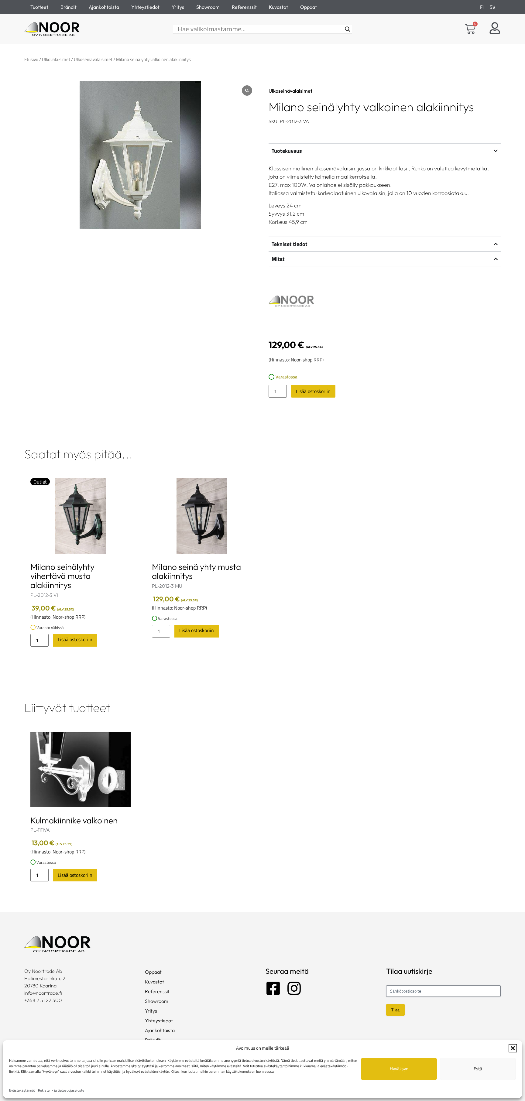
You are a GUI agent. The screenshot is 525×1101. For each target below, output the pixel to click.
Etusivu (31, 59)
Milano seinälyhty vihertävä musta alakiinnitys (62, 575)
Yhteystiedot (145, 7)
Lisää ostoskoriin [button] (75, 639)
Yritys (178, 7)
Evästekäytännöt (22, 1090)
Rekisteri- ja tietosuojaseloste (61, 1090)
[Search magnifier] (347, 29)
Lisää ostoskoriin (313, 391)
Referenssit (244, 7)
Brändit (68, 7)
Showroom (208, 7)
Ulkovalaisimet (56, 59)
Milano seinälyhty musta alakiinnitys (196, 571)
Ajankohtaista (104, 7)
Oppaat (308, 7)
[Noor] (291, 302)
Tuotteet (39, 7)
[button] (513, 1048)
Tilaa (395, 1010)
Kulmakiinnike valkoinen (74, 820)
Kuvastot (278, 7)
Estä (478, 1068)
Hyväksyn (399, 1068)
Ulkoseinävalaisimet (93, 59)
